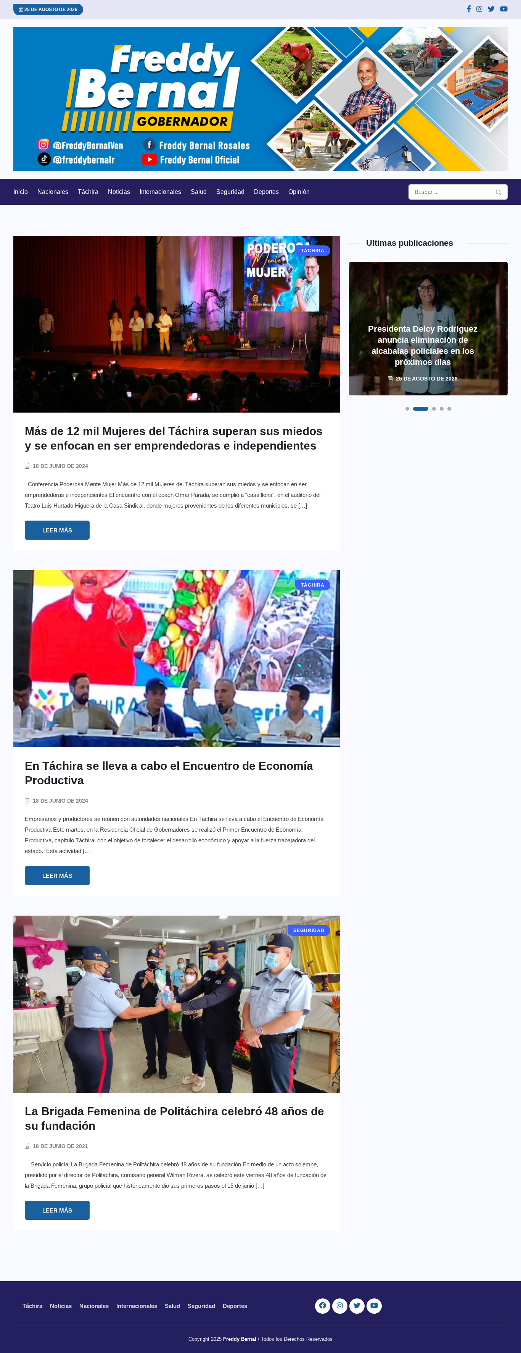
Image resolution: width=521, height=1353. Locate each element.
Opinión (299, 192)
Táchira (88, 192)
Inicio (20, 192)
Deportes (266, 192)
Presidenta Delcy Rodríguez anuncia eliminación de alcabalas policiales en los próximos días (423, 345)
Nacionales (52, 192)
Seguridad (230, 192)
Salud (199, 192)
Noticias (119, 192)
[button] (407, 409)
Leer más (57, 530)
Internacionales (160, 192)
